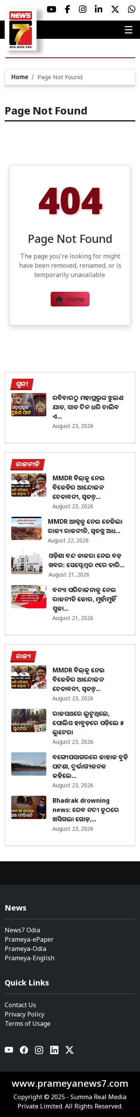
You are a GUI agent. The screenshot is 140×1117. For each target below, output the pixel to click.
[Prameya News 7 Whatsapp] (131, 9)
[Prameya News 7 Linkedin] (98, 9)
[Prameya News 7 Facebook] (67, 9)
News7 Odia (22, 930)
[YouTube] (9, 1051)
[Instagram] (39, 1051)
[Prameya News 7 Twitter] (115, 9)
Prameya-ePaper (29, 939)
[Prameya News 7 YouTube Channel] (51, 9)
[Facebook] (24, 1051)
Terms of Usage (28, 1023)
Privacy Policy (24, 1014)
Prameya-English (29, 958)
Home (19, 77)
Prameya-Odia (25, 948)
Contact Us (20, 1005)
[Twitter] (69, 1051)
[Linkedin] (54, 1051)
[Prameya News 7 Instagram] (82, 9)
